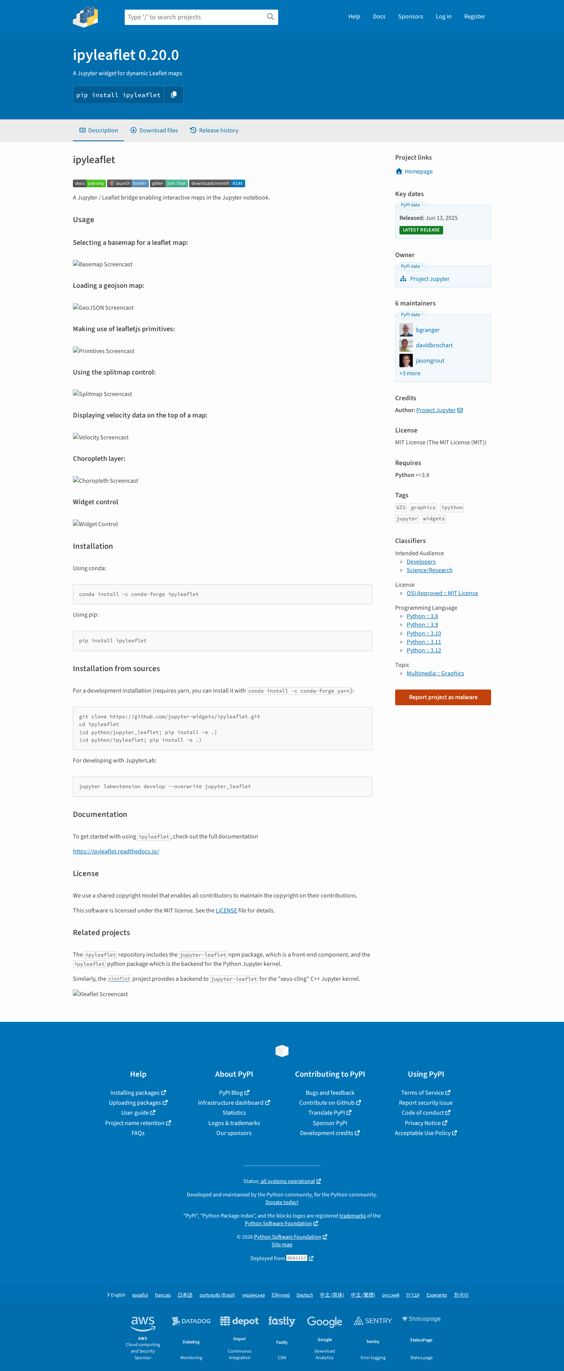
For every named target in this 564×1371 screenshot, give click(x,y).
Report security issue (426, 1103)
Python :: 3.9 (422, 624)
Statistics (234, 1113)
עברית (413, 1295)
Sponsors (410, 16)
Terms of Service (422, 1093)
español (140, 1295)
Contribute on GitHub (327, 1103)
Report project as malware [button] (443, 697)
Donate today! (282, 1202)
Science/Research (430, 570)
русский (390, 1295)
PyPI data (410, 204)
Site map (282, 1245)
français (163, 1295)
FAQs (138, 1133)
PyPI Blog (231, 1093)
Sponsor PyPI (330, 1123)
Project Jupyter (429, 279)
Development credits (326, 1133)
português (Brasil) (217, 1295)
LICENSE (226, 910)
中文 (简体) (332, 1295)
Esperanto (437, 1295)
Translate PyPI (326, 1113)
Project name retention (135, 1123)
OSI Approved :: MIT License (442, 593)
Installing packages (135, 1093)
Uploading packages (135, 1103)
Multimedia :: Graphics (435, 673)
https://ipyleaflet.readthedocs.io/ (116, 851)
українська (253, 1295)
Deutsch (305, 1295)
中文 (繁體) (363, 1295)
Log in (444, 16)
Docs (379, 16)
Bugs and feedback (330, 1093)
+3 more (410, 373)
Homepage (419, 171)
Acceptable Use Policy (422, 1133)
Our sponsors (234, 1133)
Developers (421, 562)
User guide (135, 1113)
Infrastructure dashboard (231, 1103)
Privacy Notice (423, 1123)
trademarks (353, 1216)
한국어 (461, 1295)
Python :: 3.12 (424, 650)
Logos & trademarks (234, 1123)
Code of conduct (423, 1113)
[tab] (98, 130)
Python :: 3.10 (424, 633)
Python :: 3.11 (424, 642)
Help (354, 16)
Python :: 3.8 (422, 616)
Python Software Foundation (278, 1223)
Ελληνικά (281, 1295)
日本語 (185, 1295)
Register (474, 16)
